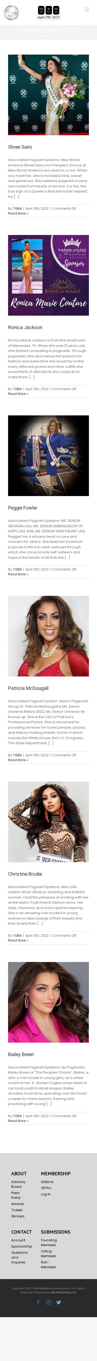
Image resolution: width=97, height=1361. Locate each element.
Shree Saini (20, 147)
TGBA (17, 208)
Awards (17, 1204)
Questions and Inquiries (19, 1257)
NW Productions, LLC (64, 1292)
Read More (17, 213)
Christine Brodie (25, 874)
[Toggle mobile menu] (87, 9)
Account (18, 1240)
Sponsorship (19, 1246)
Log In (46, 1194)
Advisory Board (18, 1184)
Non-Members (48, 1264)
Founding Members (49, 1242)
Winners (18, 1216)
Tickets (17, 1210)
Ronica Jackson (25, 327)
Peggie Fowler (22, 508)
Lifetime (47, 1182)
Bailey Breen (21, 1054)
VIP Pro (46, 1188)
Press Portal (15, 1195)
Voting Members (48, 1253)
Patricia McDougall (28, 688)
